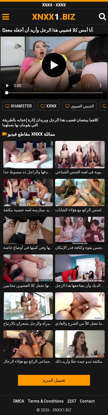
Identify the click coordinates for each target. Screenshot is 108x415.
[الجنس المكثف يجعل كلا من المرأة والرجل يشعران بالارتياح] (28, 306)
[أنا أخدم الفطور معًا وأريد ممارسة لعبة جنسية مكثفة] (28, 192)
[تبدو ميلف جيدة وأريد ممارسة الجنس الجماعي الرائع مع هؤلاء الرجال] (28, 344)
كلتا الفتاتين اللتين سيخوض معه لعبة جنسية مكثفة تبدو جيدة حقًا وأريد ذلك (80, 361)
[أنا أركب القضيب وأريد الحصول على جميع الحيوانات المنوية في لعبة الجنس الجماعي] (80, 154)
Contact (87, 401)
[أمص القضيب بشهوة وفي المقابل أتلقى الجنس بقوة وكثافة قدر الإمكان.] (80, 230)
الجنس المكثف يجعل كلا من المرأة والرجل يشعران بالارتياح (28, 323)
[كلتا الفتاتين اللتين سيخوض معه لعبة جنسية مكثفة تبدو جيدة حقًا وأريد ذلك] (80, 344)
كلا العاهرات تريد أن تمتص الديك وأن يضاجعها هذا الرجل (80, 285)
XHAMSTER (21, 106)
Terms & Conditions (46, 401)
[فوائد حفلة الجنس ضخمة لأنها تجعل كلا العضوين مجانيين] (28, 268)
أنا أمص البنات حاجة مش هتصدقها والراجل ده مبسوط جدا (28, 172)
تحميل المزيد (53, 380)
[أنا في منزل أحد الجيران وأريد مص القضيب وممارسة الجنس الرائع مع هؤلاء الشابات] (80, 192)
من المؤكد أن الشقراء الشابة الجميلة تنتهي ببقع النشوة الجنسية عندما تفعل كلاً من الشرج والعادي (80, 323)
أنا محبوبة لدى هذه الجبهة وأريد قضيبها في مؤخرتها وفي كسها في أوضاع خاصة (28, 247)
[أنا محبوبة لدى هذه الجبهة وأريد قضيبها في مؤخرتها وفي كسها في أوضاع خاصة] (28, 230)
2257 (71, 401)
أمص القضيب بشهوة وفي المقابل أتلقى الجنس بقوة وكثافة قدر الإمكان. (80, 247)
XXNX (50, 106)
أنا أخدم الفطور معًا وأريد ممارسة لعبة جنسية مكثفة (28, 210)
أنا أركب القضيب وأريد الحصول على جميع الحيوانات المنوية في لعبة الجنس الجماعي (80, 172)
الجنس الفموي (82, 106)
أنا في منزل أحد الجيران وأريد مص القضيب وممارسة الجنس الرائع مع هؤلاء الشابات (80, 210)
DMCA (18, 401)
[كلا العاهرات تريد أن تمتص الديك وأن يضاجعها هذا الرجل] (80, 268)
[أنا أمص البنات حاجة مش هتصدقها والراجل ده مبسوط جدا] (28, 154)
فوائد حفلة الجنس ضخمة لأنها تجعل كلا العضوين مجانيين (28, 285)
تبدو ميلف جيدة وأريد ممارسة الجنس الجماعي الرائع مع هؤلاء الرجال (28, 361)
